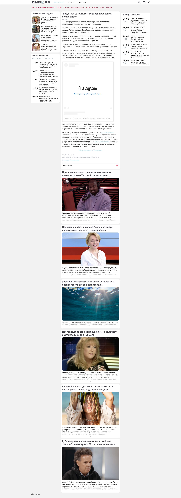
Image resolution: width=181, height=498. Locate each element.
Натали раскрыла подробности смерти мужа (81, 7)
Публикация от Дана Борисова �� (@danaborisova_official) (82, 118)
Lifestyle (72, 2)
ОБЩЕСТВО (83, 2)
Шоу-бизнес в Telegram (90, 150)
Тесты (59, 7)
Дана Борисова (107, 133)
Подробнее (67, 166)
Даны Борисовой (101, 142)
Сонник (109, 7)
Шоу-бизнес (59, 2)
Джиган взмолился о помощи (43, 7)
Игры (102, 7)
